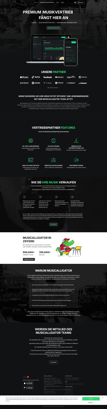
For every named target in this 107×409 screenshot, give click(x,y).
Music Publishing (69, 393)
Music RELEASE (69, 395)
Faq (79, 384)
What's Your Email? (69, 49)
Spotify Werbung (69, 390)
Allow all (91, 398)
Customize (90, 402)
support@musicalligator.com (72, 379)
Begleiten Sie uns (28, 259)
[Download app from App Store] (28, 383)
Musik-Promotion (69, 388)
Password (67, 53)
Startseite (67, 384)
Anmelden (73, 42)
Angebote (53, 393)
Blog (62, 2)
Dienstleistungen (74, 384)
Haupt (36, 2)
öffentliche (48, 393)
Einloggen (80, 2)
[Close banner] (102, 397)
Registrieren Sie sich (53, 28)
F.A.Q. (57, 2)
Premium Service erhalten (47, 2)
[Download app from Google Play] (28, 387)
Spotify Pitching (69, 392)
